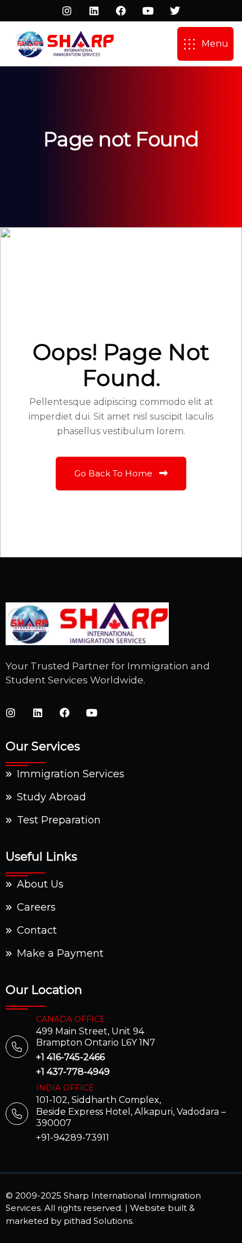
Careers (36, 907)
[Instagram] (67, 11)
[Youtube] (148, 11)
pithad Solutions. (99, 1220)
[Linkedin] (94, 11)
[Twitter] (175, 11)
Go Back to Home (114, 473)
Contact (37, 930)
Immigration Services (70, 774)
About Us (40, 884)
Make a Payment (60, 953)
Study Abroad (51, 797)
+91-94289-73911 (72, 1137)
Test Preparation (59, 820)
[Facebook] (121, 11)
